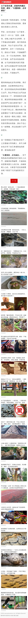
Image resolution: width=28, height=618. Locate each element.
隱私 (15, 615)
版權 (17, 615)
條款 (12, 615)
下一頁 (14, 181)
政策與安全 (8, 615)
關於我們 (3, 615)
